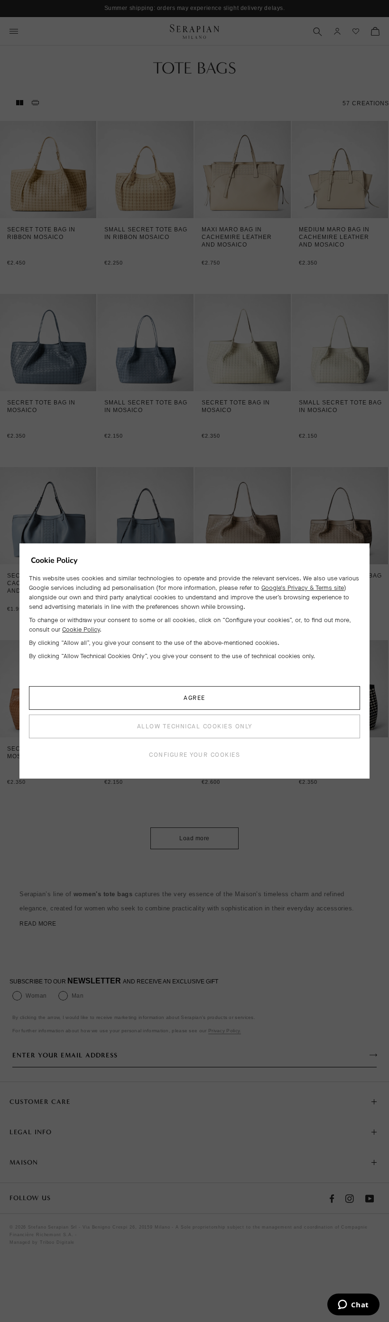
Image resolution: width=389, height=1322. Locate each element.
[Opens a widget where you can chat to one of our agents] (353, 1305)
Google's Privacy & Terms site (302, 588)
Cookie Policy (81, 629)
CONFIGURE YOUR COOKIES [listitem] (194, 755)
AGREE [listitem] (194, 698)
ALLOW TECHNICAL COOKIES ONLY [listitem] (194, 726)
